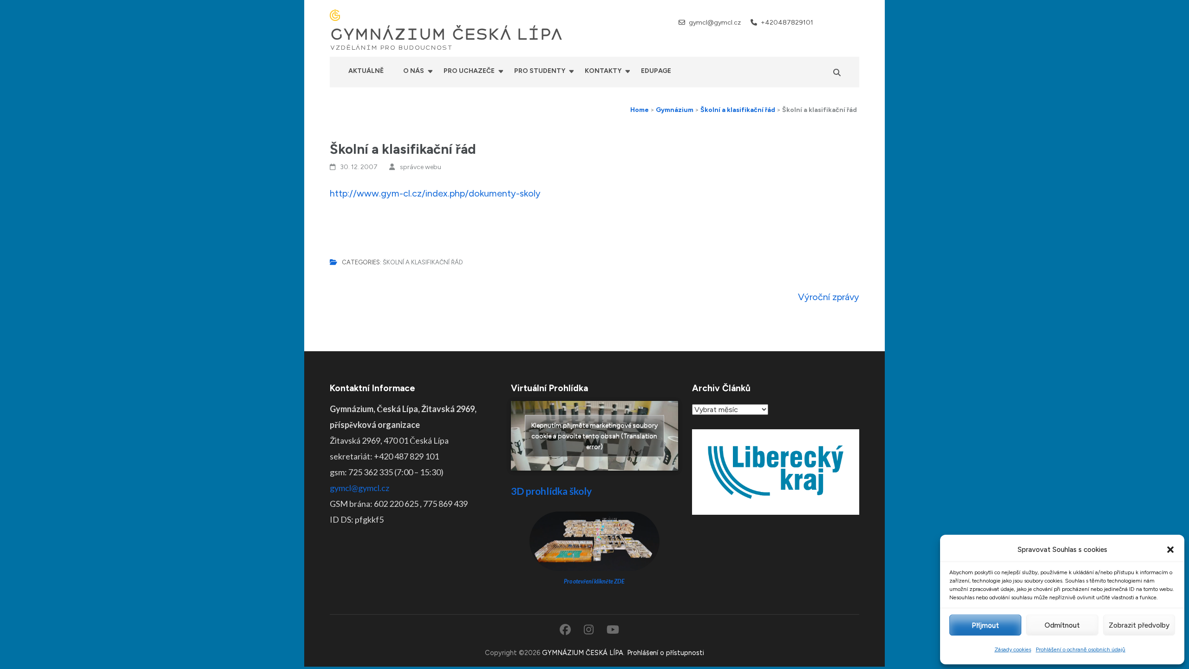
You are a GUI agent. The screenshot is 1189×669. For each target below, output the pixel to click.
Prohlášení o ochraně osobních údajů (1080, 649)
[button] (1170, 549)
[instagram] (843, 22)
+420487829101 (787, 22)
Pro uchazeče (469, 71)
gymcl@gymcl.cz (715, 22)
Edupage (656, 71)
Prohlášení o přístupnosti (665, 653)
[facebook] (831, 22)
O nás (413, 71)
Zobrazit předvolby (1139, 625)
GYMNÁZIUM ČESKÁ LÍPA (446, 34)
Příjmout (985, 625)
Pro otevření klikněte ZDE (594, 581)
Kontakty (603, 71)
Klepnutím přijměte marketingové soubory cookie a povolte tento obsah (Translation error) (594, 436)
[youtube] (855, 22)
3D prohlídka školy (551, 491)
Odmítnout (1062, 625)
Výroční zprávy (828, 296)
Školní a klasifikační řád (423, 262)
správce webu (420, 167)
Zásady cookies (1012, 649)
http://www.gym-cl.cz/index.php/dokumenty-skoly (435, 193)
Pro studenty (539, 71)
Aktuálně (366, 71)
